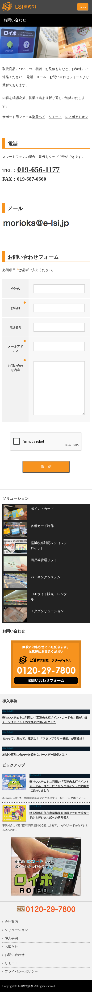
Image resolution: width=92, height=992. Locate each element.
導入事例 (11, 938)
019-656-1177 (38, 169)
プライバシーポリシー (21, 971)
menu (83, 6)
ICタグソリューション (47, 611)
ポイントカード (42, 509)
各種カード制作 (42, 526)
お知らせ (11, 946)
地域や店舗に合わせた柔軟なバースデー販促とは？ (34, 754)
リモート (55, 117)
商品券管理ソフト (44, 560)
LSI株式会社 (25, 986)
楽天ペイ (38, 117)
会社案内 (11, 921)
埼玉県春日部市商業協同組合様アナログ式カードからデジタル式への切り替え (59, 815)
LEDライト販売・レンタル (49, 596)
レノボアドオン (76, 117)
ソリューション (16, 930)
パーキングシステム (45, 577)
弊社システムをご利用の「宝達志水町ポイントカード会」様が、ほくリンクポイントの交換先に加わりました (44, 720)
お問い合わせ (15, 955)
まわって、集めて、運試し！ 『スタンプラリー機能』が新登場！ (43, 738)
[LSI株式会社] (38, 7)
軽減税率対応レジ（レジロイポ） (49, 545)
